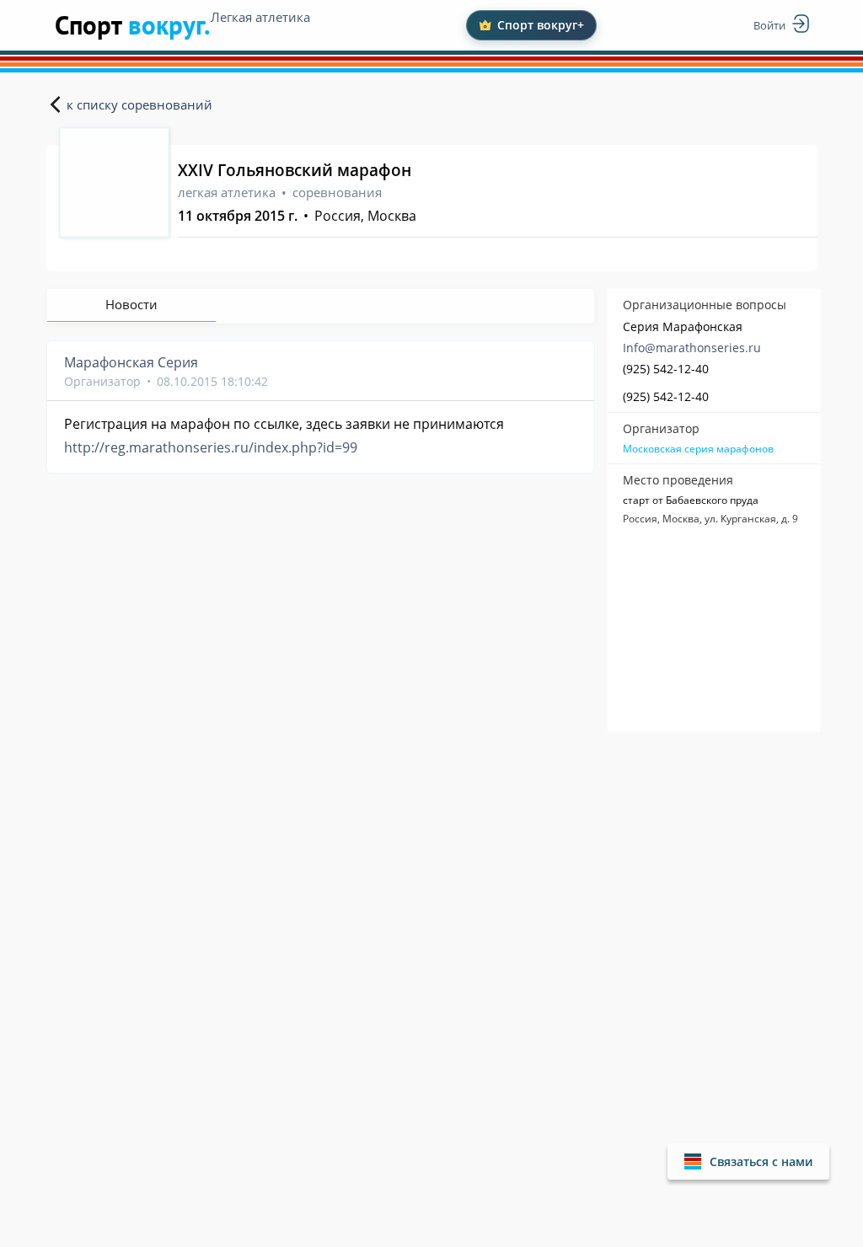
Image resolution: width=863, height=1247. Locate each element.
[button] (748, 1161)
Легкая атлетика (260, 16)
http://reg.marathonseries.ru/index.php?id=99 (210, 447)
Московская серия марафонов (698, 449)
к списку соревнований (139, 104)
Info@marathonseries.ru (692, 347)
